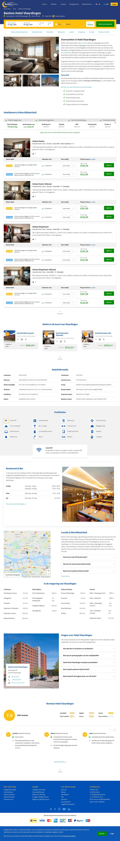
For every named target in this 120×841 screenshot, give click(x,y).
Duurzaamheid (65, 802)
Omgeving (81, 32)
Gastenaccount (8, 799)
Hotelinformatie (37, 32)
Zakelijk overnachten (39, 790)
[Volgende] (55, 55)
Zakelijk (53, 4)
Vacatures (64, 799)
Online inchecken (9, 795)
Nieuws (63, 792)
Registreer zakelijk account (40, 799)
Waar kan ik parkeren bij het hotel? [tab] (76, 571)
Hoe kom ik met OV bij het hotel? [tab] (75, 557)
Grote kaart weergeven (13, 575)
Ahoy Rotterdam (66, 53)
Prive (59, 24)
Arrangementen (74, 4)
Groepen (63, 4)
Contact (91, 32)
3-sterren (84, 43)
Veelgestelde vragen (10, 790)
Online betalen (8, 792)
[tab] (88, 648)
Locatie (71, 32)
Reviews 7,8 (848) (104, 32)
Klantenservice (87, 4)
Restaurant (61, 32)
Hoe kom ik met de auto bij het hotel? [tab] (77, 564)
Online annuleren (9, 797)
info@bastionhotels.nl (98, 795)
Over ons (64, 790)
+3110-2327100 (35, 16)
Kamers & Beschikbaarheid (19, 32)
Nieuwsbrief (65, 795)
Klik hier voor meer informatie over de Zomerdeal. (76, 87)
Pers (62, 797)
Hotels (44, 4)
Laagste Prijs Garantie (68, 804)
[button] (114, 4)
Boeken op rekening (38, 795)
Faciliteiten (49, 32)
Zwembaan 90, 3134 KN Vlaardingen (17, 16)
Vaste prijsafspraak (38, 792)
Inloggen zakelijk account (40, 797)
